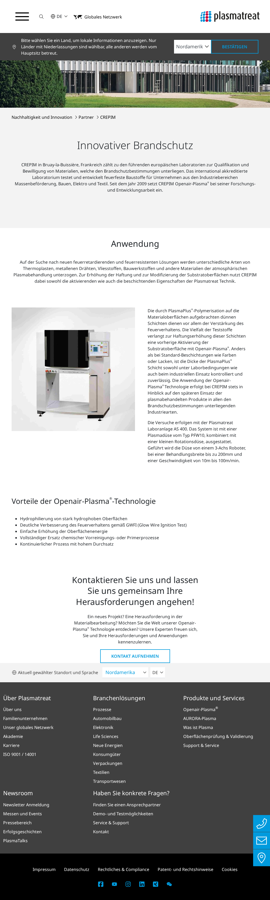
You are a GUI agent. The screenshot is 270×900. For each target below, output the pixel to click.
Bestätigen (234, 47)
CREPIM (108, 117)
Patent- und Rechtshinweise (185, 869)
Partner (87, 117)
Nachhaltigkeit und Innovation (42, 117)
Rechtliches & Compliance (123, 869)
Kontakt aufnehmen (135, 656)
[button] (41, 16)
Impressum (44, 869)
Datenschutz (76, 869)
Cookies (230, 869)
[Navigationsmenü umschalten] (22, 16)
